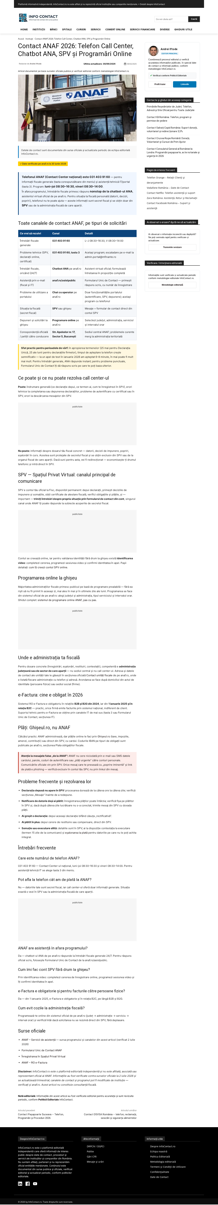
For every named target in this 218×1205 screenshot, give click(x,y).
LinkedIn (185, 84)
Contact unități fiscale (99, 675)
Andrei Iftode (35, 63)
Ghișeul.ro (104, 736)
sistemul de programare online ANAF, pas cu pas (67, 600)
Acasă (21, 38)
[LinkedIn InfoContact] (20, 1184)
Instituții (29, 38)
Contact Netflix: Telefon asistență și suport (171, 192)
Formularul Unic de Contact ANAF (42, 1050)
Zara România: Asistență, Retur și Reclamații (172, 198)
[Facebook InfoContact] (28, 1184)
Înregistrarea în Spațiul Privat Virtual (43, 1056)
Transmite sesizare (172, 247)
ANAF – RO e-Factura (34, 1062)
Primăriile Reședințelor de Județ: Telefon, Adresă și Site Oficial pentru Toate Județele (170, 108)
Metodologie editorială (172, 285)
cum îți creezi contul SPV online (48, 567)
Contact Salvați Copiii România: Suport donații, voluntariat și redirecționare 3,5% (172, 129)
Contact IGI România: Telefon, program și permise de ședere (169, 119)
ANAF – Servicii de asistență (39, 1039)
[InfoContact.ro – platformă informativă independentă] (38, 22)
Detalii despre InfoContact (152, 4)
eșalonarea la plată (76, 832)
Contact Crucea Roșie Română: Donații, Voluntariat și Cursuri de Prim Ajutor (168, 140)
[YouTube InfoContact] (35, 1184)
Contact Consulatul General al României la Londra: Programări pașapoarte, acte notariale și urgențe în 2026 (173, 152)
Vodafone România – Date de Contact (168, 187)
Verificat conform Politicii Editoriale (168, 75)
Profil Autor (160, 84)
